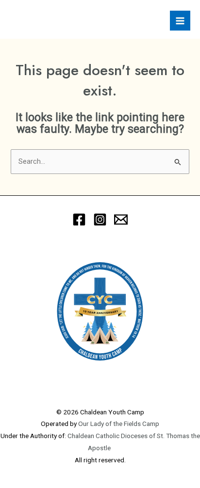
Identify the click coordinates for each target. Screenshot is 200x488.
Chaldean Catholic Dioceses (108, 436)
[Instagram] (100, 219)
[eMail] (121, 219)
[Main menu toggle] (180, 21)
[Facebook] (79, 219)
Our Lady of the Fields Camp (118, 423)
